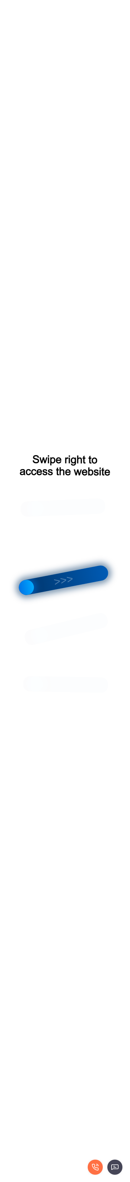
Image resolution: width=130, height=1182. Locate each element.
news (10, 4)
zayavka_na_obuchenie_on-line (86, 4)
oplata (120, 4)
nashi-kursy (29, 4)
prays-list (50, 4)
